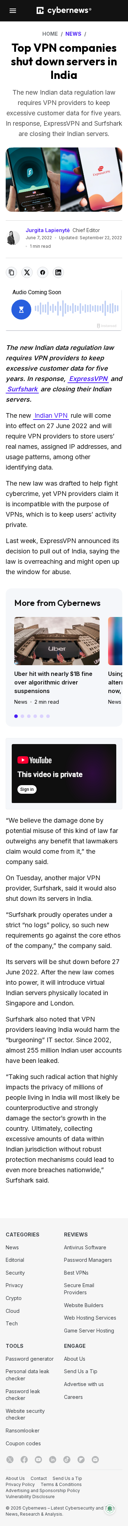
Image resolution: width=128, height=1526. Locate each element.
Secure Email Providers (79, 1288)
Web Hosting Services (90, 1318)
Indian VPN (51, 415)
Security (15, 1273)
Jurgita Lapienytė (48, 230)
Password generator (30, 1359)
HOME (50, 34)
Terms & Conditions (61, 1484)
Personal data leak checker (27, 1374)
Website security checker (25, 1414)
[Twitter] (10, 1459)
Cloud (13, 1311)
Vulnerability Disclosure (30, 1496)
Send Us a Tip (80, 1371)
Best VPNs (76, 1273)
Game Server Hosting (89, 1330)
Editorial (15, 1260)
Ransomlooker (22, 1430)
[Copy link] (11, 272)
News (20, 702)
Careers (73, 1397)
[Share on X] (27, 272)
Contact (39, 1478)
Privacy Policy (20, 1484)
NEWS (73, 34)
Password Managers (88, 1260)
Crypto (14, 1298)
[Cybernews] (64, 10)
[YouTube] (38, 1459)
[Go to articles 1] (16, 716)
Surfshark (22, 389)
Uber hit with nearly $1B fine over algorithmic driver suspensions (53, 682)
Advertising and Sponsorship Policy (43, 1490)
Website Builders (83, 1305)
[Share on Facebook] (42, 272)
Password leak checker (23, 1394)
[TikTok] (67, 1459)
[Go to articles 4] (35, 716)
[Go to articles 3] (29, 716)
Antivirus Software (85, 1247)
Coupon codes (23, 1443)
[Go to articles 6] (48, 716)
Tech (12, 1323)
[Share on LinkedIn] (58, 272)
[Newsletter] (95, 1459)
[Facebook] (24, 1459)
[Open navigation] (13, 11)
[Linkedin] (52, 1459)
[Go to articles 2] (22, 716)
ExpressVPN (88, 378)
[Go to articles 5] (41, 716)
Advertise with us (84, 1384)
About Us (74, 1359)
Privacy (14, 1285)
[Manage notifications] (110, 1509)
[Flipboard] (81, 1459)
